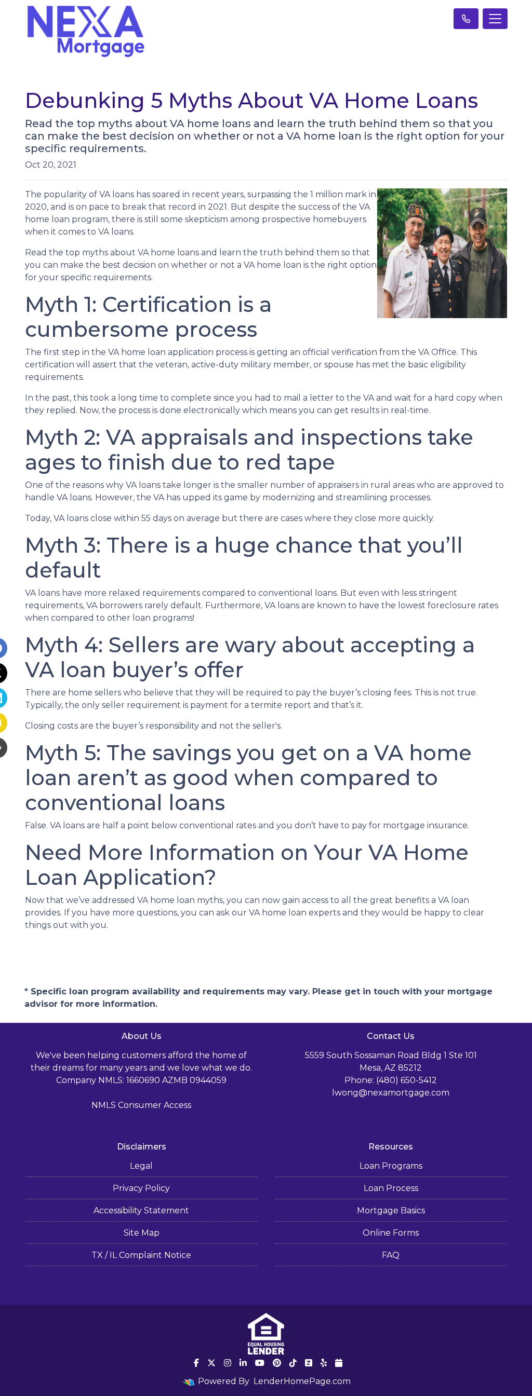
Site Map (141, 1233)
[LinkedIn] (243, 1363)
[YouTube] (259, 1363)
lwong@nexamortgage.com (390, 1093)
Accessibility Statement (141, 1210)
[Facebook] (196, 1363)
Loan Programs (391, 1166)
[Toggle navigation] (495, 18)
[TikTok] (293, 1363)
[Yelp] (324, 1363)
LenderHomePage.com (302, 1381)
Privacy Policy (141, 1188)
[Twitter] (211, 1363)
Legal (141, 1166)
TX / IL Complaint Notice (141, 1255)
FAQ (391, 1255)
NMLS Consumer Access (141, 1105)
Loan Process (391, 1188)
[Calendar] (338, 1363)
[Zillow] (308, 1363)
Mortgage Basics (391, 1210)
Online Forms (391, 1233)
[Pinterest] (277, 1363)
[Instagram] (227, 1363)
